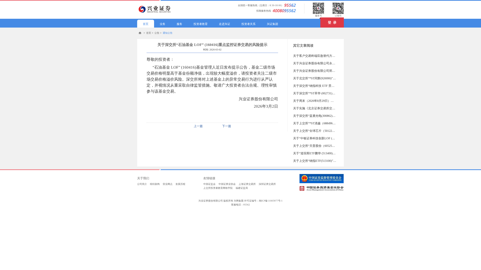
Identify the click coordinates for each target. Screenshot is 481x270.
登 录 (332, 22)
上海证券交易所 (247, 184)
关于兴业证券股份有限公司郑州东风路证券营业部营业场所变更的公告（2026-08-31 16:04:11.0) (314, 70)
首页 (145, 24)
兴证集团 (272, 24)
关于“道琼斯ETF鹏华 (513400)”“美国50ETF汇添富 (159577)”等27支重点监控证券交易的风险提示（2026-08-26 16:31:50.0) (314, 153)
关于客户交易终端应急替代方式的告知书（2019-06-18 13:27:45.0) (314, 55)
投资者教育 (201, 24)
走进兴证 (224, 24)
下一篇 (226, 126)
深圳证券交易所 (267, 184)
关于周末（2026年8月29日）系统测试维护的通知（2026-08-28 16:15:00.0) (314, 100)
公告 (156, 33)
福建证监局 (242, 188)
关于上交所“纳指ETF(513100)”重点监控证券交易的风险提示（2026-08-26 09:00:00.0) (314, 160)
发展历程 (180, 184)
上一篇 (198, 126)
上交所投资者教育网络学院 (218, 188)
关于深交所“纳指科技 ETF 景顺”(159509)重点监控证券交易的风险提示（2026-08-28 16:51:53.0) (314, 85)
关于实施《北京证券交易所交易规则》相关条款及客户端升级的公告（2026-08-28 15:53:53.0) (314, 108)
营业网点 (167, 184)
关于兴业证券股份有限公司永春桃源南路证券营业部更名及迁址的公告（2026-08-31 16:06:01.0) (314, 63)
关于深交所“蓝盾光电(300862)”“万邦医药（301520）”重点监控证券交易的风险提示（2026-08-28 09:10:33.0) (314, 115)
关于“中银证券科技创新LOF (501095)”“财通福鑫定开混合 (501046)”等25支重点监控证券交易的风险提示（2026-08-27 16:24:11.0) (314, 138)
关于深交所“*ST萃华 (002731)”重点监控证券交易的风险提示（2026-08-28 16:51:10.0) (314, 93)
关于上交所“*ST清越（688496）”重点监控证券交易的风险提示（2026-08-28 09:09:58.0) (314, 123)
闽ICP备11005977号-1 (271, 200)
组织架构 (155, 184)
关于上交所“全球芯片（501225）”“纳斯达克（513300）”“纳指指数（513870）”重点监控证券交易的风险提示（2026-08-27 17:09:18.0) (314, 130)
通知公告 (167, 33)
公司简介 (142, 184)
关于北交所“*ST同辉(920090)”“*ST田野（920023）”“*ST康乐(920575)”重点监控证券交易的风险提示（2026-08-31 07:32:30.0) (314, 78)
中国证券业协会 (227, 184)
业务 (162, 24)
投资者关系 (248, 24)
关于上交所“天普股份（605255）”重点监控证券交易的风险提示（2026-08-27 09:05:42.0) (314, 145)
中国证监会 (209, 184)
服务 (179, 24)
